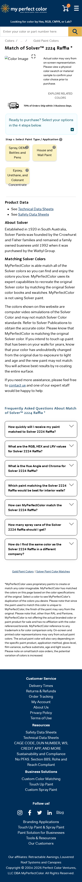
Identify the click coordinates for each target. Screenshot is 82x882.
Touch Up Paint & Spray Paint (41, 827)
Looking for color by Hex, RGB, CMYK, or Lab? (41, 21)
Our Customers (41, 843)
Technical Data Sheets (36, 209)
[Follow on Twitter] (39, 812)
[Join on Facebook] (29, 812)
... (21, 41)
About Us (41, 707)
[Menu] (76, 8)
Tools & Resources (41, 838)
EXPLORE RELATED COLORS (60, 95)
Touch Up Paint (41, 784)
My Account (41, 702)
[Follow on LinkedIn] (49, 812)
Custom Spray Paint (41, 789)
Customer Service (41, 678)
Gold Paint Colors (46, 41)
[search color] (75, 31)
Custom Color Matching (41, 779)
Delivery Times (41, 686)
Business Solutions (41, 771)
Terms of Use (41, 718)
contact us (17, 385)
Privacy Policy (41, 713)
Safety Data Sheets (33, 214)
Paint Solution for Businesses (41, 832)
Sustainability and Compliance (41, 754)
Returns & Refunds (41, 691)
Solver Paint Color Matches (53, 571)
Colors (9, 41)
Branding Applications (41, 822)
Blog (60, 812)
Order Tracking (41, 696)
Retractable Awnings (43, 857)
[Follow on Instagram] (20, 812)
